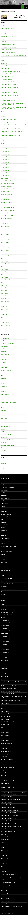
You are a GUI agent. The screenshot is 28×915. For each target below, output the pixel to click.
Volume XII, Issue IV (5, 328)
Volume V (3, 282)
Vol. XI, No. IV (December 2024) (8, 218)
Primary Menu (26, 7)
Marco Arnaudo (4, 405)
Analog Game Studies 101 (7, 28)
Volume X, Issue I (5, 306)
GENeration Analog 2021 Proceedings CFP (11, 71)
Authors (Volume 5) (5, 164)
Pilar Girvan (3, 421)
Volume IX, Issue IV (5, 279)
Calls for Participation (6, 41)
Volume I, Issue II (4, 223)
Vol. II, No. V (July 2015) (6, 186)
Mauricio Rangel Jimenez (6, 407)
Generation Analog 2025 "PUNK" (8, 90)
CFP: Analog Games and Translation (9, 44)
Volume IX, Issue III (5, 274)
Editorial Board (4, 178)
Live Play (3, 399)
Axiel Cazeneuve (4, 346)
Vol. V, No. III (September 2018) (8, 205)
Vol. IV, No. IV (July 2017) (6, 199)
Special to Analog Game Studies (8, 439)
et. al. (2, 375)
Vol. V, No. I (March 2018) (7, 202)
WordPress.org (4, 468)
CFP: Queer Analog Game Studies (8, 47)
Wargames (3, 450)
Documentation (4, 33)
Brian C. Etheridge (5, 354)
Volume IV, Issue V (5, 263)
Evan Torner (18, 18)
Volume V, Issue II (5, 285)
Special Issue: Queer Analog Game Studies (10, 135)
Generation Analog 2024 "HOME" (8, 84)
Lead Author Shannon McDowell (8, 397)
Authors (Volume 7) (5, 170)
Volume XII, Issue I (5, 322)
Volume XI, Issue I (5, 314)
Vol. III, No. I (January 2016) (7, 191)
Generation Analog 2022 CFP (7, 76)
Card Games (3, 356)
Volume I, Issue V (5, 229)
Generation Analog (5, 65)
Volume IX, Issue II (5, 271)
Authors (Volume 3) (5, 159)
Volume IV (3, 258)
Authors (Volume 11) (5, 151)
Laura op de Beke (5, 394)
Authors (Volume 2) (5, 156)
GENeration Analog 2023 (6, 79)
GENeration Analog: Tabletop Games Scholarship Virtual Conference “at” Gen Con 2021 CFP (14, 108)
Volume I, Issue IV (5, 226)
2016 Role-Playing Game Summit (8, 119)
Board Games (4, 348)
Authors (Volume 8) (5, 172)
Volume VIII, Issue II (5, 301)
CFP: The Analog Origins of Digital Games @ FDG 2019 (13, 55)
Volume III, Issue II (5, 247)
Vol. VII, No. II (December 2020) (8, 213)
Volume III (3, 245)
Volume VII (3, 295)
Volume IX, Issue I (5, 269)
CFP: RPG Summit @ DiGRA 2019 (8, 52)
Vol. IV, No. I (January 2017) (7, 194)
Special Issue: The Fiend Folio (7, 138)
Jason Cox (3, 389)
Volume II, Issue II (5, 234)
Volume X (3, 304)
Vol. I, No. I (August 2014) (6, 180)
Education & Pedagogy (6, 370)
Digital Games (4, 367)
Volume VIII (3, 298)
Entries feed (3, 463)
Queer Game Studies (5, 426)
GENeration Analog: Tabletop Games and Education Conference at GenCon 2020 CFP (12, 104)
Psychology (3, 423)
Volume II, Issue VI (5, 242)
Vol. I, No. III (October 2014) (7, 183)
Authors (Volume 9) (5, 175)
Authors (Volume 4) (5, 162)
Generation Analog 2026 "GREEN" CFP (10, 95)
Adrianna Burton (5, 338)
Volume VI (3, 287)
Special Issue (4, 437)
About (2, 25)
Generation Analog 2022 (6, 73)
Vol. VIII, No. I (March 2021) (7, 215)
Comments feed (4, 466)
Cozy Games (3, 362)
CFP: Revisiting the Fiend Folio (8, 49)
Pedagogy (3, 415)
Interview (3, 383)
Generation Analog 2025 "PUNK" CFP (9, 92)
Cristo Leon (3, 365)
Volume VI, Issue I (5, 290)
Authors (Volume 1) (5, 146)
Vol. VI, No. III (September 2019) (8, 210)
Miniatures (3, 410)
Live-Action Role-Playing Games (8, 402)
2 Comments (24, 18)
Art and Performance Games (7, 343)
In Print (2, 111)
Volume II (3, 231)
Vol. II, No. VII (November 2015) (8, 188)
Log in (2, 460)
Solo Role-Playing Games (6, 434)
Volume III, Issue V (5, 255)
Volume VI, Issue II (5, 293)
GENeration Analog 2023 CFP (8, 81)
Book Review (4, 351)
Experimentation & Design (7, 36)
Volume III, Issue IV (5, 253)
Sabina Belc (3, 429)
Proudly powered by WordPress (7, 913)
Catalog (2, 57)
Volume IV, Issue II (5, 261)
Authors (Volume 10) (5, 148)
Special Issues (4, 63)
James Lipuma (4, 386)
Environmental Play (5, 373)
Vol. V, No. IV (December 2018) (8, 207)
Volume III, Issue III (5, 250)
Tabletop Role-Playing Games (7, 445)
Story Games (4, 442)
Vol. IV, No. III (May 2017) (6, 197)
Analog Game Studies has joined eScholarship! (11, 39)
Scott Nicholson (4, 431)
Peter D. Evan (4, 418)
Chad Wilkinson (4, 359)
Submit (2, 140)
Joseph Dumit (4, 391)
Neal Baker (3, 413)
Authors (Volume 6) (5, 167)
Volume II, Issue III (5, 237)
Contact (2, 60)
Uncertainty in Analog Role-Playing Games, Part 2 (18, 16)
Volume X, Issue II (5, 309)
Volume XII (3, 320)
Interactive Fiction (5, 381)
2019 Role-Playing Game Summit (8, 122)
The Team (3, 143)
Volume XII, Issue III (5, 325)
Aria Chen (3, 340)
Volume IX (3, 266)
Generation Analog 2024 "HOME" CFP (10, 87)
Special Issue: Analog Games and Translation (11, 128)
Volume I (3, 221)
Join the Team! (4, 114)
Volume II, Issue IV (5, 239)
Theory (2, 447)
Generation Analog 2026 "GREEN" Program (11, 98)
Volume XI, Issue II (5, 317)
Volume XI (3, 312)
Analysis (3, 31)
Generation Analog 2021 (6, 68)
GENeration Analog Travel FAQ (8, 100)
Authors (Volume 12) (5, 154)
